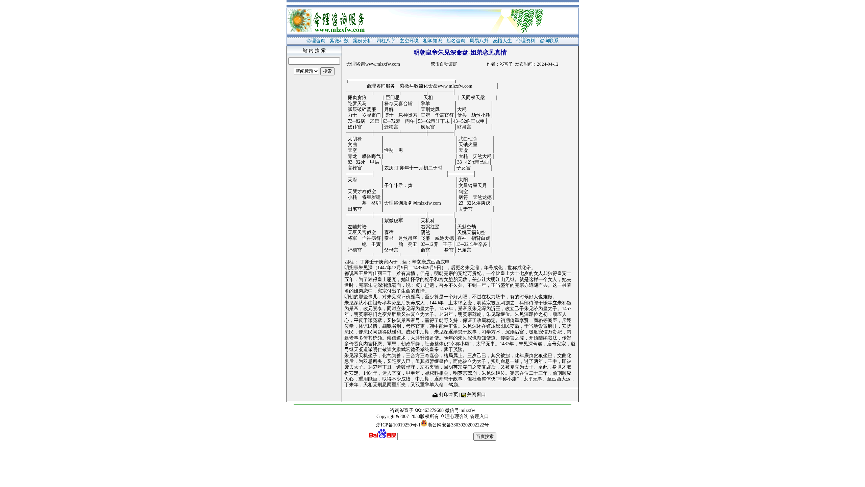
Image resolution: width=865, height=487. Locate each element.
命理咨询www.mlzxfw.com (373, 64)
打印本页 (448, 394)
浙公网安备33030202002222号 (458, 424)
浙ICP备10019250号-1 (398, 424)
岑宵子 (406, 410)
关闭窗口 (476, 394)
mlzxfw (468, 410)
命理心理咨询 (455, 416)
